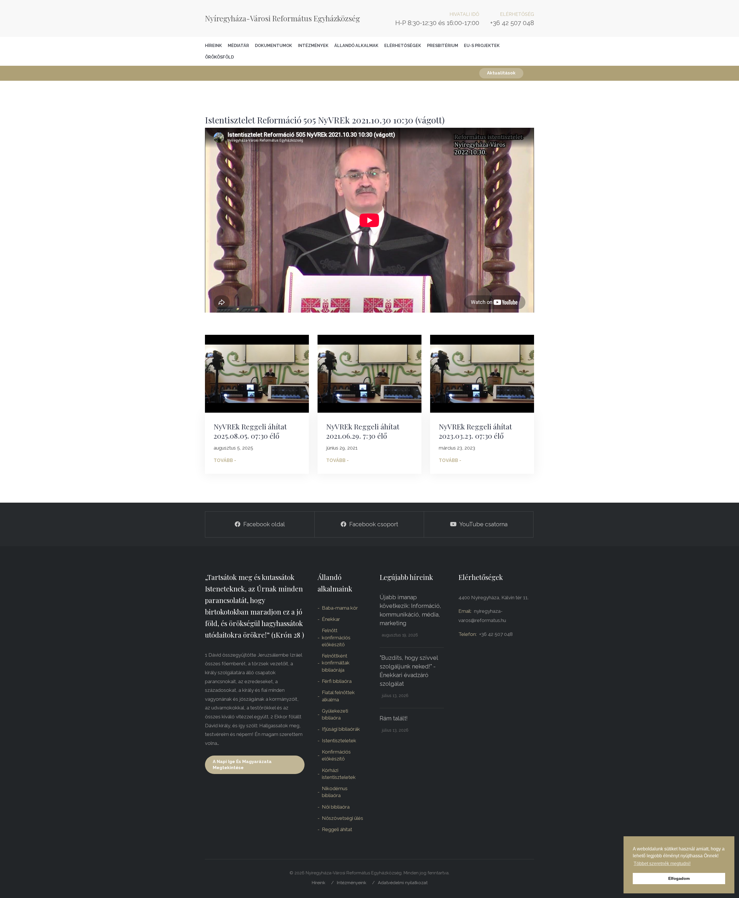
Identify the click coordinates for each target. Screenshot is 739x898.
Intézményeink (351, 882)
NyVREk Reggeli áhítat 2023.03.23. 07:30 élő (475, 431)
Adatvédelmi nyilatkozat (403, 882)
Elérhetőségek (402, 45)
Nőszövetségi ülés (342, 818)
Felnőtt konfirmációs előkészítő (336, 637)
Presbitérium (442, 45)
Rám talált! (394, 718)
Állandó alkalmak (356, 45)
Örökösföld (219, 57)
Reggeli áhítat (337, 829)
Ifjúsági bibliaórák (341, 729)
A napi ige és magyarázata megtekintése (242, 764)
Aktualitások (501, 73)
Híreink (213, 45)
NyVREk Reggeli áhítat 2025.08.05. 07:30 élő (250, 431)
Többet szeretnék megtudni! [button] (662, 863)
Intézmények (313, 45)
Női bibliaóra (336, 807)
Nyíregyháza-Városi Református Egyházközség (282, 18)
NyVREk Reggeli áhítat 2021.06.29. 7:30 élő (363, 431)
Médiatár (238, 45)
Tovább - (225, 460)
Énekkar (331, 619)
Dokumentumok (273, 45)
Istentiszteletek (339, 740)
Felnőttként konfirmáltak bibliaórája (336, 663)
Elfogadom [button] (679, 878)
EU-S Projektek (482, 45)
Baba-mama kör (340, 608)
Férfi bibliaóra (337, 681)
